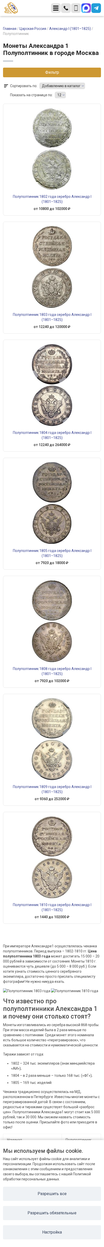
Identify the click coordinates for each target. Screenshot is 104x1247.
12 (59, 95)
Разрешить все (52, 1193)
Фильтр (52, 72)
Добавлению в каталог (61, 86)
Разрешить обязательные (52, 1213)
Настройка (52, 1232)
